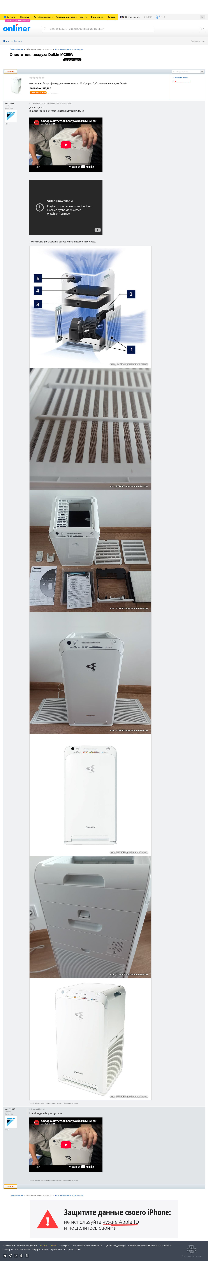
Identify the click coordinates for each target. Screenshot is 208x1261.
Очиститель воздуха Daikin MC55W (41, 55)
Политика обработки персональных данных (149, 1245)
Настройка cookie (72, 1249)
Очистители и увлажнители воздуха (69, 49)
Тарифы (53, 1245)
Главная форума (16, 49)
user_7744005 (10, 103)
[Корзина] (202, 29)
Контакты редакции (27, 1245)
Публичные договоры (115, 1245)
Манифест (64, 1245)
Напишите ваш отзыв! (183, 82)
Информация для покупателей (47, 1249)
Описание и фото (181, 77)
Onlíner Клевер (132, 17)
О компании (9, 1245)
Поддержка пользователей (16, 1249)
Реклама (43, 1245)
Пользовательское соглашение (87, 1245)
